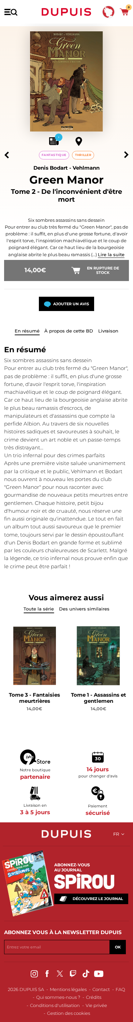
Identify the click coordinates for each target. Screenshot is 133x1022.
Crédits (93, 997)
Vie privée (96, 1005)
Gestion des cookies (68, 1013)
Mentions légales (68, 989)
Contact (101, 989)
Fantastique (54, 155)
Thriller (83, 155)
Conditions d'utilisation (55, 1005)
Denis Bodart (50, 168)
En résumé (27, 331)
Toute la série (39, 608)
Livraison (108, 331)
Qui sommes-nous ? (58, 997)
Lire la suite (111, 254)
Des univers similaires (84, 608)
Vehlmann (86, 168)
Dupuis (66, 12)
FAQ (120, 989)
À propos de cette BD (68, 331)
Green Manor (66, 179)
